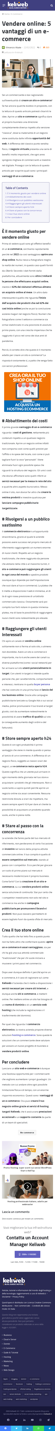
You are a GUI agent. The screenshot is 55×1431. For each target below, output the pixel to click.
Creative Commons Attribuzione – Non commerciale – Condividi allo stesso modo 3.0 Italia (26, 1305)
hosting (29, 1384)
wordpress (34, 1399)
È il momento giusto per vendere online (26, 193)
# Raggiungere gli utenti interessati (24, 203)
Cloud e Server (10, 1339)
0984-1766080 (28, 1254)
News (6, 1365)
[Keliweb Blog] (18, 5)
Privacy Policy (18, 1296)
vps (46, 1394)
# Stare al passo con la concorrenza (24, 210)
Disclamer (6, 1296)
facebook (19, 1384)
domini (23, 1379)
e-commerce (28, 1132)
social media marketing (33, 1394)
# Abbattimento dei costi (19, 196)
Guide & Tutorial (11, 1352)
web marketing (21, 1399)
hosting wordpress (9, 1389)
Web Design (9, 1370)
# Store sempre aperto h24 (20, 207)
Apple (5, 1379)
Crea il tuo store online (18, 214)
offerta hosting (25, 1389)
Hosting (7, 1357)
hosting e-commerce (42, 1384)
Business (8, 1335)
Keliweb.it (42, 1293)
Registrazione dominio (42, 1389)
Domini (7, 1343)
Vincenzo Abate (13, 47)
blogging (14, 1379)
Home (7, 14)
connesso (17, 1218)
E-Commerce (16, 14)
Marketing (8, 1361)
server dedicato (15, 1394)
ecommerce (7, 1384)
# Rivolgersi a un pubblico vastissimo (25, 200)
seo (4, 1394)
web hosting (7, 1399)
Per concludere (14, 217)
